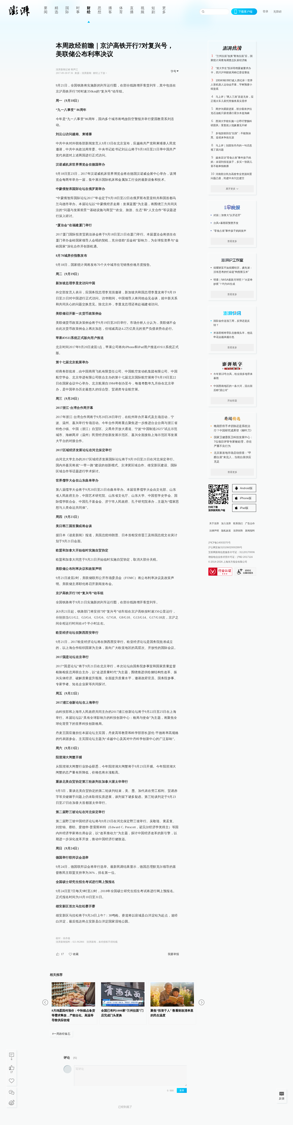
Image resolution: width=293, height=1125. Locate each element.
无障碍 (277, 11)
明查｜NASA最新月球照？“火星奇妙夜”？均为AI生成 (233, 281)
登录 (265, 11)
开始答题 (232, 400)
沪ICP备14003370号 (219, 542)
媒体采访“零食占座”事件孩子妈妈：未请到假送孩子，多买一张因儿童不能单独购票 (231, 162)
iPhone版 (246, 498)
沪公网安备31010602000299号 (225, 547)
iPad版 (244, 507)
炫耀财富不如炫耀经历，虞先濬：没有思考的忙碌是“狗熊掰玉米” (232, 269)
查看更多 (232, 241)
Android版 (246, 488)
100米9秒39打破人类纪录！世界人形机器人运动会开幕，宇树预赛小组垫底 (232, 84)
